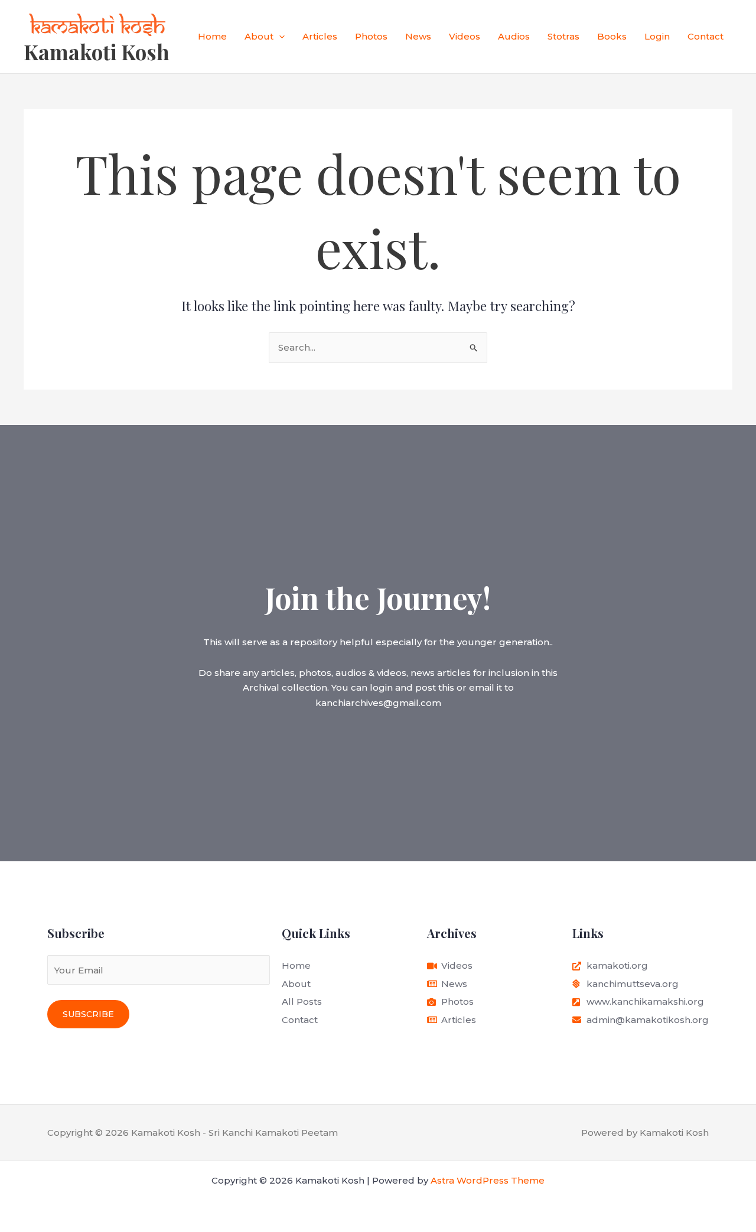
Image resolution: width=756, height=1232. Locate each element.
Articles (319, 36)
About (259, 36)
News (418, 36)
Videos (464, 36)
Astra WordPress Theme (488, 1180)
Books (612, 36)
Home (212, 36)
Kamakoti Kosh (97, 52)
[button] (279, 36)
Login (657, 36)
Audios (514, 36)
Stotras (563, 36)
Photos (371, 36)
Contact (705, 36)
